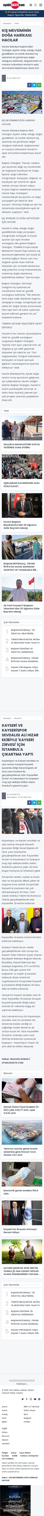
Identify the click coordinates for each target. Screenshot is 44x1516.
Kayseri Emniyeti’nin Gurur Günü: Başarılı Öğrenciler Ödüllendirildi (22, 13)
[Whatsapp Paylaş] (39, 85)
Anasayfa (7, 23)
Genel (16, 1381)
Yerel (16, 23)
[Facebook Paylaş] (29, 85)
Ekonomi (18, 718)
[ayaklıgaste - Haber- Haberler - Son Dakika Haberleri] (14, 5)
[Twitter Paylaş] (34, 85)
